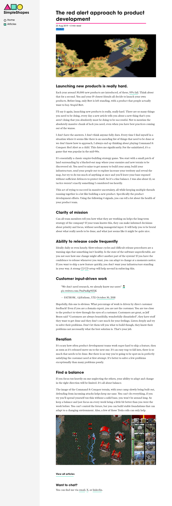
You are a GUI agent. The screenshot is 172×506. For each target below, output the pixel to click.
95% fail (133, 92)
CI (82, 268)
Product (60, 29)
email (82, 489)
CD (87, 268)
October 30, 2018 (106, 297)
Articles (11, 24)
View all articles (65, 474)
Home (11, 20)
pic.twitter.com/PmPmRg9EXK (79, 290)
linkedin (97, 489)
